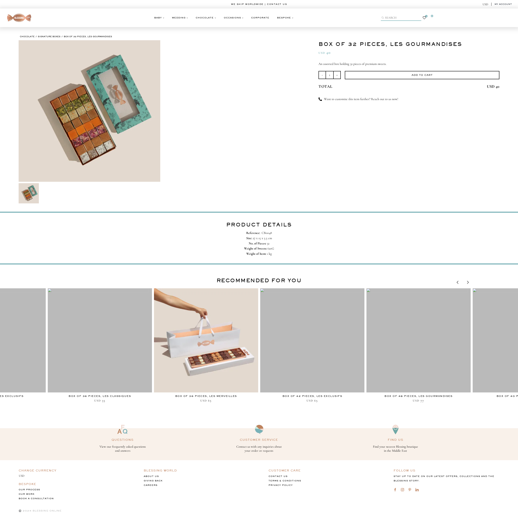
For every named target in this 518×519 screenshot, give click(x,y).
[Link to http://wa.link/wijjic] (320, 99)
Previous (457, 281)
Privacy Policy (281, 485)
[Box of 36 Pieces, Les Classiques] (100, 340)
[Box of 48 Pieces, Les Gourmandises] (418, 340)
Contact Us (278, 476)
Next (468, 281)
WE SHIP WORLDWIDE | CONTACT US (259, 4)
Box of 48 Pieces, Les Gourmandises (418, 396)
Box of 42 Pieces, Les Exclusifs (312, 396)
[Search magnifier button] (383, 17)
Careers (150, 485)
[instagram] (402, 489)
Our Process (29, 489)
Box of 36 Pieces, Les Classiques (100, 396)
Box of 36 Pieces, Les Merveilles (206, 396)
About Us (151, 476)
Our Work (26, 494)
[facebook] (395, 489)
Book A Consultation (36, 498)
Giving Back (153, 480)
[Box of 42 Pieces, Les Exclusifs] (312, 340)
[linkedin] (417, 489)
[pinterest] (409, 489)
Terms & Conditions (285, 480)
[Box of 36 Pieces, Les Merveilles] (206, 340)
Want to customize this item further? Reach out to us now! (361, 99)
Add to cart (422, 75)
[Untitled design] (19, 13)
